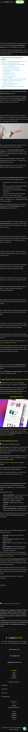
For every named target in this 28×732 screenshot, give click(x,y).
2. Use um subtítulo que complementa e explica (11, 67)
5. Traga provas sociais (7, 71)
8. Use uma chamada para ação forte (9, 76)
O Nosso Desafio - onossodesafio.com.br (10, 83)
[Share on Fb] (14, 31)
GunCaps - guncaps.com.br (8, 81)
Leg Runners (4, 685)
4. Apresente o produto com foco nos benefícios (11, 70)
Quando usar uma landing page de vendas (10, 63)
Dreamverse (4, 692)
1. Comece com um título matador (9, 66)
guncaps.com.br (16, 396)
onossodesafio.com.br (9, 441)
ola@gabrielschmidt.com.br (14, 662)
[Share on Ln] (14, 38)
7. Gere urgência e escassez (8, 74)
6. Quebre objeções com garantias (9, 73)
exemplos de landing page (11, 462)
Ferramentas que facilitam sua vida (9, 84)
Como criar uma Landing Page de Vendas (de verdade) (13, 64)
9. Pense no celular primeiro (8, 77)
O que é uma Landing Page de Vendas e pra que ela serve (14, 61)
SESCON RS (4, 689)
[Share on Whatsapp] (14, 28)
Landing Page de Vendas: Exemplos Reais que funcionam (14, 79)
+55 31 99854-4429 (14, 656)
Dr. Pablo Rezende (5, 696)
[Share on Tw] (14, 35)
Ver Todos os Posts (7, 629)
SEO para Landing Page (8, 556)
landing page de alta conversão (19, 165)
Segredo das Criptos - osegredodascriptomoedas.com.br (13, 80)
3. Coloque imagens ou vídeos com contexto (11, 68)
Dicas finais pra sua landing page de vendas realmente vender (13, 87)
